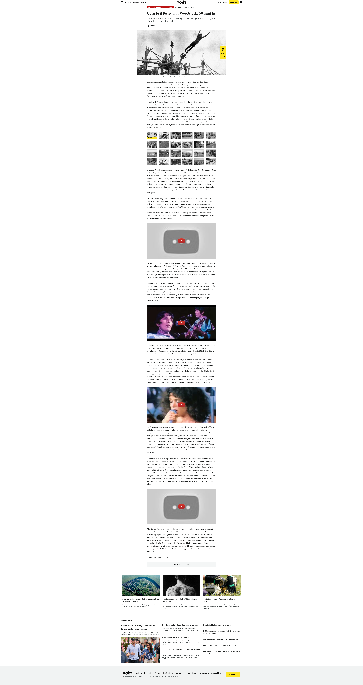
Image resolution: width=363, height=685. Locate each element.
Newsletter (128, 2)
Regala (225, 2)
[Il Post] (181, 2)
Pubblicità (148, 673)
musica (155, 557)
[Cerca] (141, 2)
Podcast (136, 2)
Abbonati (233, 2)
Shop (220, 2)
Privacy (158, 673)
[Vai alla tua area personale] (241, 2)
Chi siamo (138, 673)
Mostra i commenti (181, 564)
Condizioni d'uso (189, 673)
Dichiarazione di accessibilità (209, 673)
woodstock (163, 557)
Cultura (178, 7)
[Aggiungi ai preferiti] (158, 25)
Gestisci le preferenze (172, 673)
